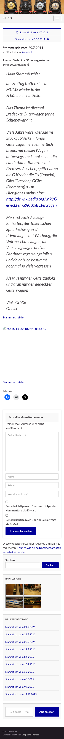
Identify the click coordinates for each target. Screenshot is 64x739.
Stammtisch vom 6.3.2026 (19, 671)
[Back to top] (56, 717)
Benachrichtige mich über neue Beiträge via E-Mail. (31, 522)
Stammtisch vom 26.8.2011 (30, 39)
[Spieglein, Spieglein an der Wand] (32, 346)
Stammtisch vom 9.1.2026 (19, 686)
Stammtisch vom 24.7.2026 (20, 634)
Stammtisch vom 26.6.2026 (20, 641)
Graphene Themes (30, 734)
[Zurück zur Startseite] (32, 7)
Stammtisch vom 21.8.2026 (20, 626)
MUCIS (7, 18)
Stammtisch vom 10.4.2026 (20, 664)
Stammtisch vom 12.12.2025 (21, 694)
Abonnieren (46, 711)
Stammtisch (27, 52)
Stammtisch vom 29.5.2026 (20, 649)
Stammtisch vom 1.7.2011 (34, 32)
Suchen (10, 560)
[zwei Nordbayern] (32, 329)
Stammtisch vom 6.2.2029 (19, 679)
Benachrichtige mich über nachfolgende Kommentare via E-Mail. (31, 508)
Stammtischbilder (14, 317)
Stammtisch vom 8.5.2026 (19, 656)
